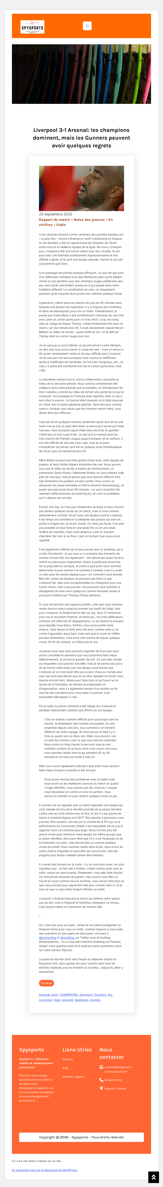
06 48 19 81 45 (113, 1080)
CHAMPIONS (69, 995)
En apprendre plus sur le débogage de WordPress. (45, 1170)
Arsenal (44, 995)
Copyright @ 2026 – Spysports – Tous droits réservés (81, 1137)
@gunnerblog (47, 937)
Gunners (100, 995)
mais (57, 1000)
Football (46, 983)
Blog (65, 1068)
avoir (54, 995)
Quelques (81, 1000)
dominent (86, 995)
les (110, 995)
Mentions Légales (73, 1076)
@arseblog (68, 937)
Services (67, 1059)
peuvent (67, 1000)
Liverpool (45, 1000)
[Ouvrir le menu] (87, 25)
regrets (95, 1000)
